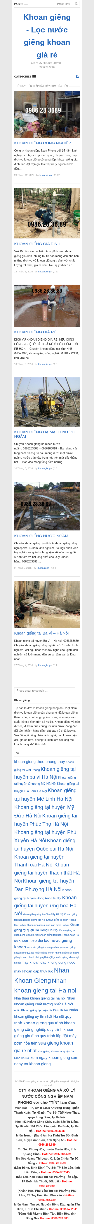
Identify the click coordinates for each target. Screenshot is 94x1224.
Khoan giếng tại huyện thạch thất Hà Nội (47, 873)
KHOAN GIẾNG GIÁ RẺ (35, 332)
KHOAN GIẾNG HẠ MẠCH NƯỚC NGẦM (44, 434)
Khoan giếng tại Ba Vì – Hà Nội (41, 633)
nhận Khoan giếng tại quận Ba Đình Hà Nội (41, 1010)
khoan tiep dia (31, 940)
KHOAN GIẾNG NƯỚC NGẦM (41, 536)
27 (57, 271)
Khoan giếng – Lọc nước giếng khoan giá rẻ (46, 1081)
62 (58, 175)
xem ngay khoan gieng (50, 1057)
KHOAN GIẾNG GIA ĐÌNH (37, 244)
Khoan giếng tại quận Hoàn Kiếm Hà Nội (48, 925)
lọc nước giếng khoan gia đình (43, 947)
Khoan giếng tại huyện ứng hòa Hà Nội (45, 905)
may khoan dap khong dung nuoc (48, 962)
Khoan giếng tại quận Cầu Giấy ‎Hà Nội (43, 914)
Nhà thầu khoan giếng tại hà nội (40, 998)
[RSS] (77, 76)
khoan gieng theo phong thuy (39, 762)
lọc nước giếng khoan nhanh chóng (50, 952)
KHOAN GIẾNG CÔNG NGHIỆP (42, 143)
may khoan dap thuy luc (33, 971)
